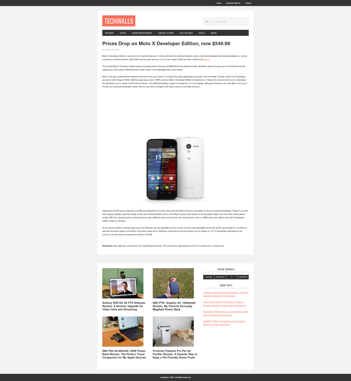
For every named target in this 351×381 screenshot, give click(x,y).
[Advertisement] (175, 111)
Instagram (243, 277)
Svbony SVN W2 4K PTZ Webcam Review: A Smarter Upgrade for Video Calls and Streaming (123, 306)
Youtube (209, 277)
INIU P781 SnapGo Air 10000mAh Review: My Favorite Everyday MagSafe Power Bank (174, 306)
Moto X (207, 59)
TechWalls (118, 21)
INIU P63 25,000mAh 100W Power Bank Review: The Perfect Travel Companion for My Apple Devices (124, 354)
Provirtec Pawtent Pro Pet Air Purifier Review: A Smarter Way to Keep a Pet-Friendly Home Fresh (175, 354)
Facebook (220, 277)
